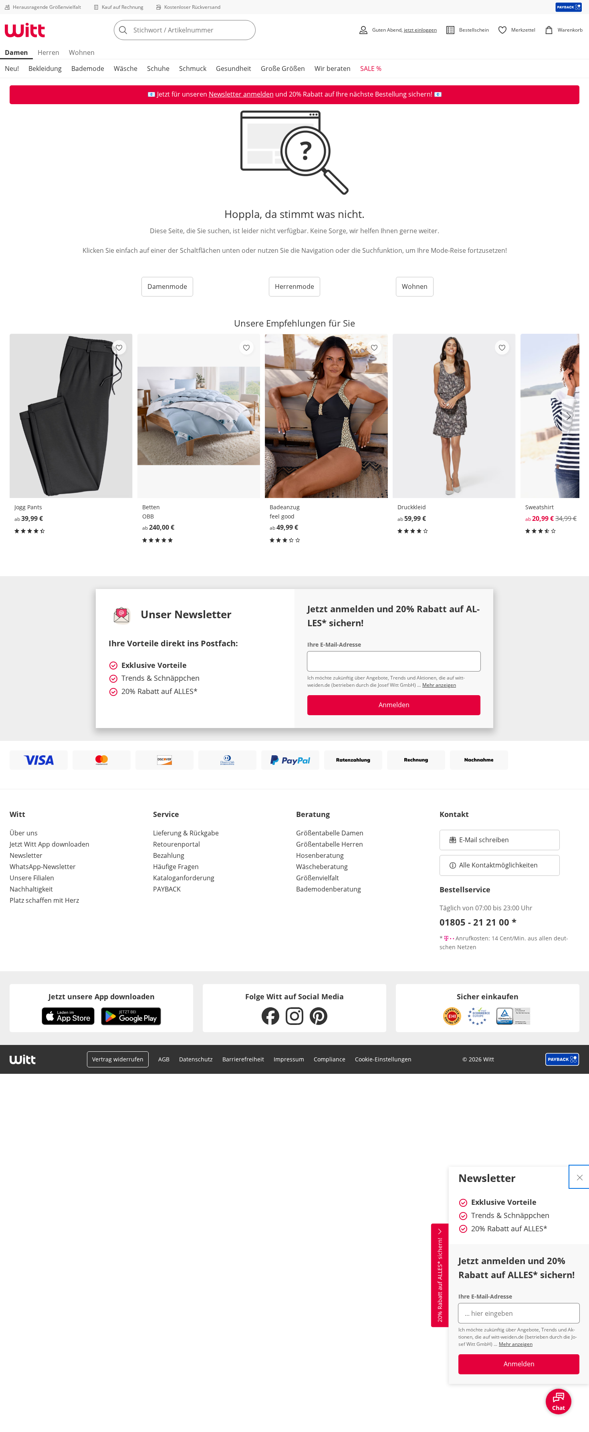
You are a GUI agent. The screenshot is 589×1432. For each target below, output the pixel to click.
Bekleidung (45, 68)
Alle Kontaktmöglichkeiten (498, 865)
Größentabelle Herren (329, 844)
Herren (48, 52)
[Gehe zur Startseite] (25, 30)
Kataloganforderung (183, 877)
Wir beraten (333, 68)
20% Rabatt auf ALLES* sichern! (440, 1280)
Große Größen (283, 68)
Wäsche (125, 68)
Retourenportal (176, 844)
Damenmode (167, 286)
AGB (163, 1059)
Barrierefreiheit (243, 1059)
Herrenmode (294, 286)
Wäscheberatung (322, 866)
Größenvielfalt (317, 877)
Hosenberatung (320, 855)
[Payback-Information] (562, 1059)
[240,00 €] (198, 416)
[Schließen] (580, 1177)
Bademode (87, 68)
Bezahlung (168, 855)
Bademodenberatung (328, 889)
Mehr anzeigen (516, 1344)
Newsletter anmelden (241, 94)
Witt (17, 814)
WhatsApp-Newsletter (43, 866)
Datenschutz (196, 1059)
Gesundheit (233, 68)
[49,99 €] (326, 416)
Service (166, 814)
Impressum (289, 1059)
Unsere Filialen (32, 877)
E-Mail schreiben (479, 842)
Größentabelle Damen (329, 833)
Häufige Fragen (176, 866)
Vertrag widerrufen (117, 1059)
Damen (16, 52)
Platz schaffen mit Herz (44, 900)
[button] (570, 416)
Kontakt (454, 814)
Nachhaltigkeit (31, 889)
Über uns (24, 833)
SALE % (370, 68)
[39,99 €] (71, 416)
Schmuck (192, 68)
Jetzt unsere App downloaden (101, 996)
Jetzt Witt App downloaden (49, 844)
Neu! (12, 68)
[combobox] (202, 30)
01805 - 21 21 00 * (478, 922)
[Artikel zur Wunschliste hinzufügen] (119, 347)
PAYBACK (167, 889)
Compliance (329, 1059)
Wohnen (82, 52)
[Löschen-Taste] (247, 30)
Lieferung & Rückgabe (186, 833)
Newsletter (26, 855)
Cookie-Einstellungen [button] (383, 1059)
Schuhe (158, 68)
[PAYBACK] (569, 7)
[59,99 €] (454, 416)
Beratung (313, 814)
